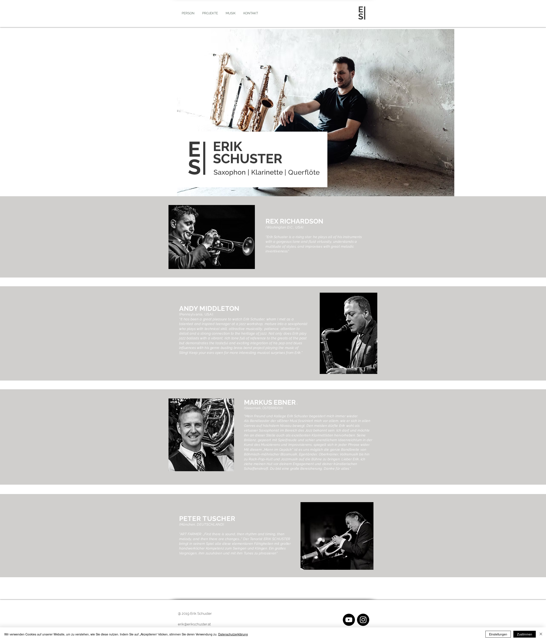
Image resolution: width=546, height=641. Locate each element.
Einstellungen (498, 634)
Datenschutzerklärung (233, 634)
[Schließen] (540, 634)
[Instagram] (363, 620)
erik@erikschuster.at (194, 624)
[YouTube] (349, 620)
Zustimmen (524, 634)
